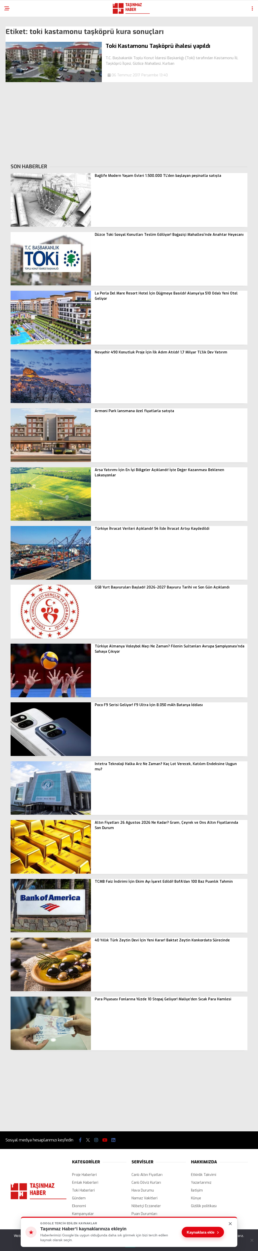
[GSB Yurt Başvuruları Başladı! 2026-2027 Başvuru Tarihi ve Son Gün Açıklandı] (51, 637)
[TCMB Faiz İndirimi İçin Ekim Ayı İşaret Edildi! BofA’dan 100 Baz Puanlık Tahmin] (51, 931)
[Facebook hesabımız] (80, 1140)
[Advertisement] (129, 122)
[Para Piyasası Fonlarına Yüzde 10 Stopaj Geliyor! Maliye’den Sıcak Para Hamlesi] (51, 1048)
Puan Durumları (144, 1213)
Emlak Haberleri (85, 1182)
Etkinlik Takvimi (203, 1174)
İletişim (197, 1190)
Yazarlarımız (201, 1182)
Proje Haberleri (84, 1174)
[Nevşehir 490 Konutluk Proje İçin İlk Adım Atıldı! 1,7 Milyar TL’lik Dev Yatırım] (51, 402)
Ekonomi (79, 1206)
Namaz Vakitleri (144, 1198)
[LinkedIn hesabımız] (113, 1140)
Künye (196, 1198)
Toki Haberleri (83, 1190)
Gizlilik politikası (204, 1206)
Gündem (79, 1198)
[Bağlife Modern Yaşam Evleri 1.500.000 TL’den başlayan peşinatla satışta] (51, 225)
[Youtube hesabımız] (104, 1140)
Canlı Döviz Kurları (146, 1182)
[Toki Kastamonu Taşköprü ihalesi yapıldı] (54, 81)
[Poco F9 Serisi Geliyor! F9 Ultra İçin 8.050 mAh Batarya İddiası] (51, 754)
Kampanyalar (83, 1213)
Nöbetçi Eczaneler (146, 1206)
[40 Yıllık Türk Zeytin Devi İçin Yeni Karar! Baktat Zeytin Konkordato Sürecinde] (51, 990)
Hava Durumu (143, 1190)
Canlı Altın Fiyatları (147, 1174)
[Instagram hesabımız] (96, 1140)
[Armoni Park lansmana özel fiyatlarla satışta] (51, 460)
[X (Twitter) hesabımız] (88, 1140)
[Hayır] (251, 1240)
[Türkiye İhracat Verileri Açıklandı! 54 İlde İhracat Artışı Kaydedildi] (51, 578)
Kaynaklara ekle (203, 1232)
